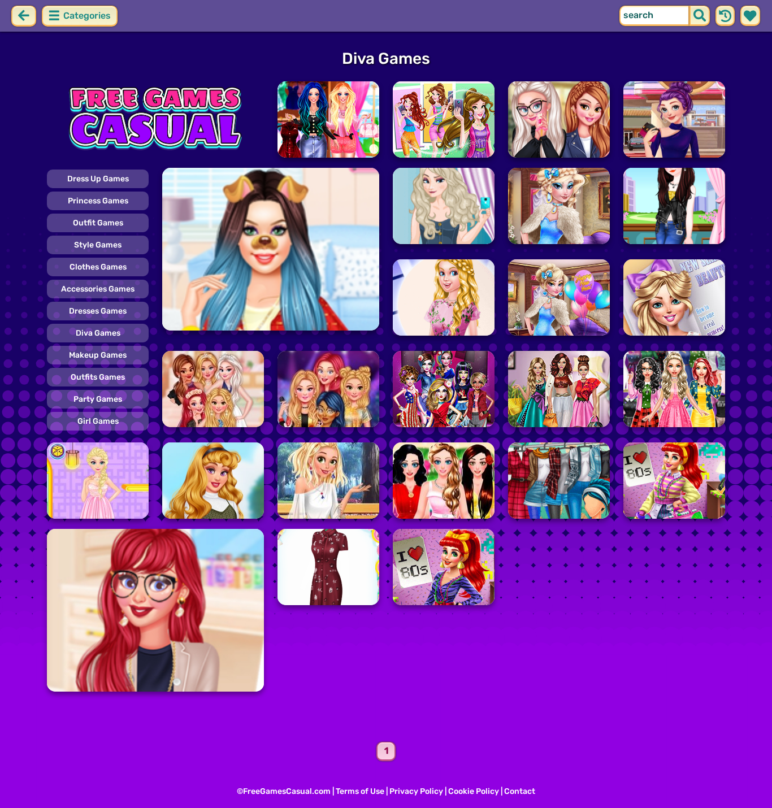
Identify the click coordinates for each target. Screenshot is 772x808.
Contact (519, 791)
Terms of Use (360, 791)
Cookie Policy (473, 791)
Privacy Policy (416, 791)
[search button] (699, 16)
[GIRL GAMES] (155, 119)
